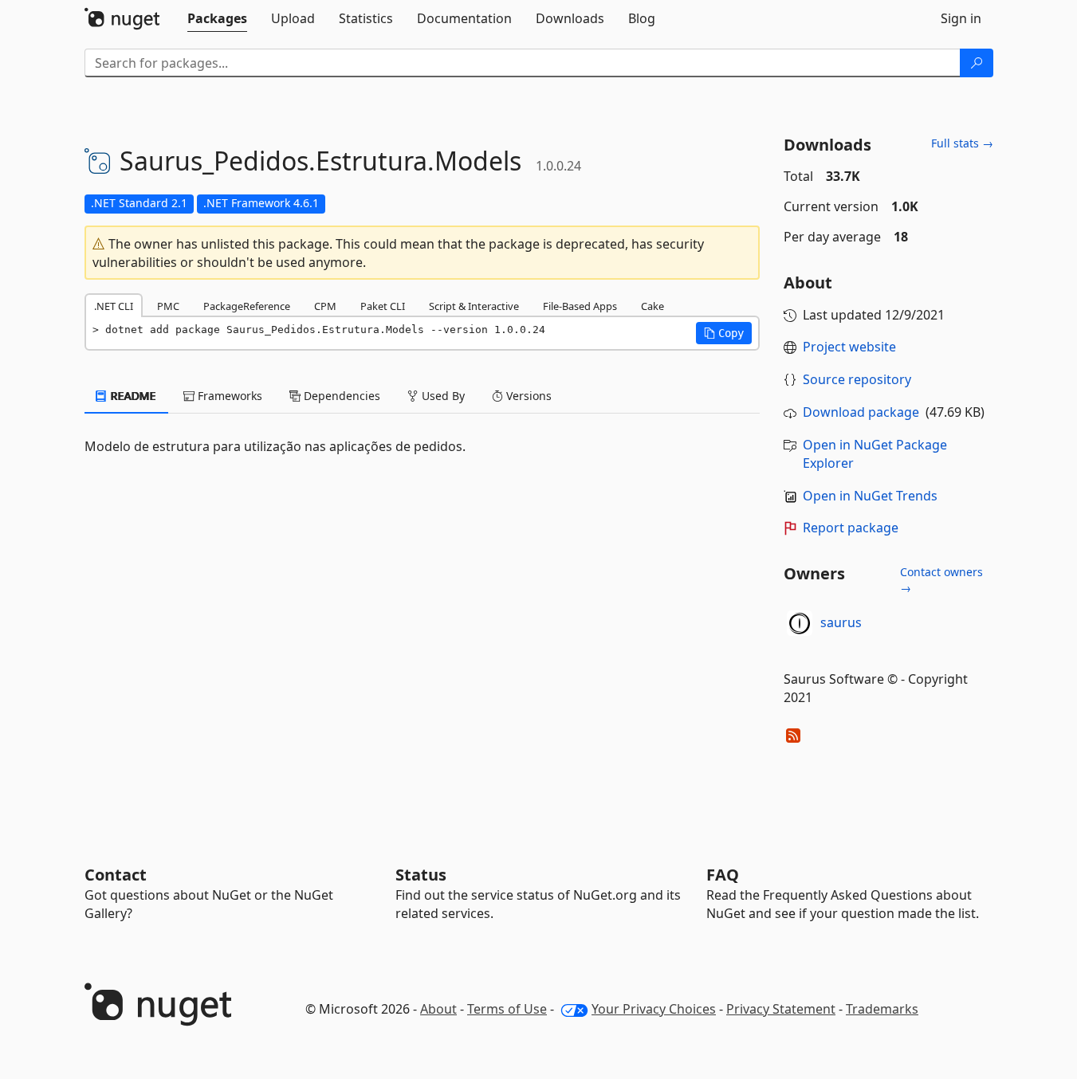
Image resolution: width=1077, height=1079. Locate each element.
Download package (861, 412)
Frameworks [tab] (228, 395)
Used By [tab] (442, 395)
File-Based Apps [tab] (580, 306)
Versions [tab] (527, 395)
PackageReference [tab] (246, 306)
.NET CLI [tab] (113, 306)
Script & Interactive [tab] (474, 306)
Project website (849, 346)
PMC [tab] (168, 306)
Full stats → (962, 143)
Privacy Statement (780, 1009)
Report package (850, 527)
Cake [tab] (652, 306)
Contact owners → (941, 579)
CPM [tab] (325, 306)
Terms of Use (507, 1009)
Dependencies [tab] (340, 395)
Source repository (857, 379)
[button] (724, 333)
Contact (116, 874)
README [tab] (132, 395)
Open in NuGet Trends (870, 495)
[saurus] (799, 623)
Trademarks (882, 1009)
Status (420, 874)
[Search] (976, 63)
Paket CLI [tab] (382, 306)
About (438, 1009)
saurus (841, 622)
